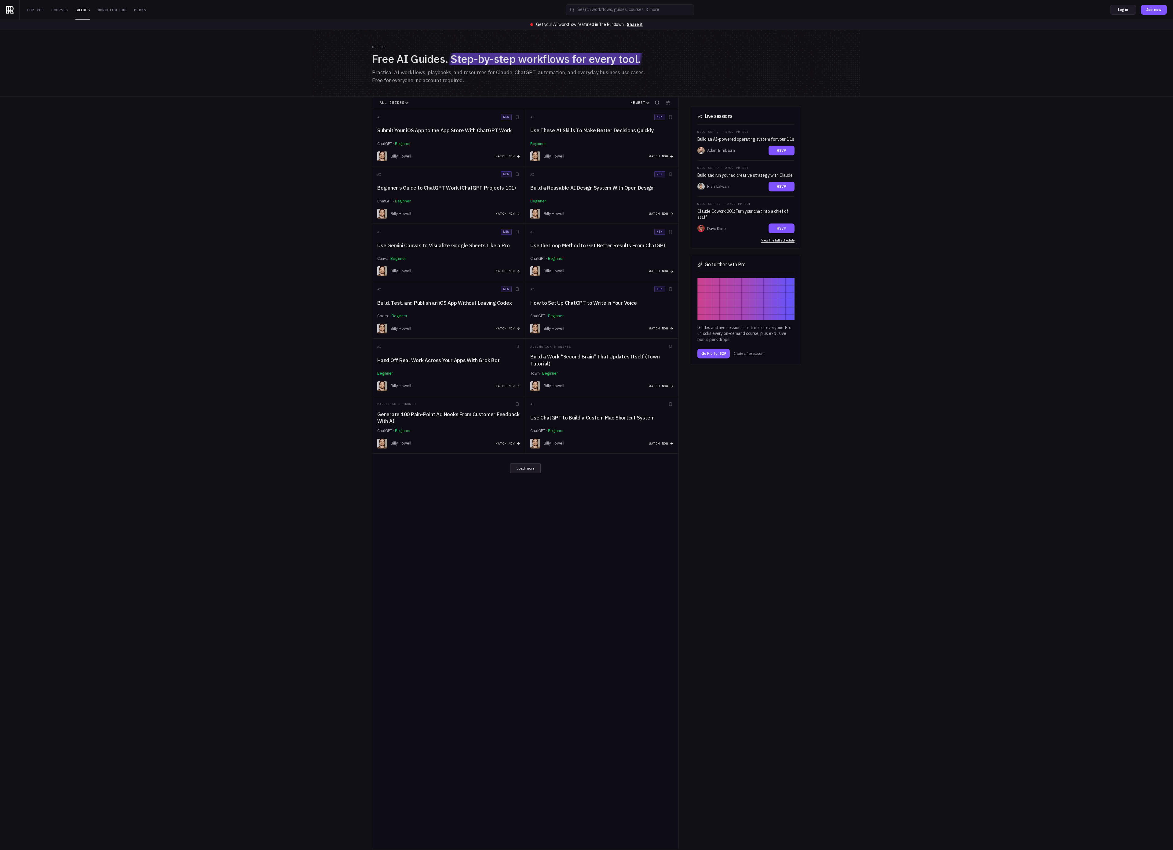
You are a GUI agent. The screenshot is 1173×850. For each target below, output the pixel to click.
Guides (82, 10)
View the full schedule (778, 240)
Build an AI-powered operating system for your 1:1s (745, 139)
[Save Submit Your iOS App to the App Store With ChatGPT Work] (517, 117)
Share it (635, 24)
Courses (59, 10)
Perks (140, 10)
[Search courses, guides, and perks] (572, 9)
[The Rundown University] (9, 9)
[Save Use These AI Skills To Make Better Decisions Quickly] (670, 117)
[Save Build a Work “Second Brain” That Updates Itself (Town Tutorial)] (670, 346)
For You (35, 10)
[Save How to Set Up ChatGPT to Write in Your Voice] (670, 289)
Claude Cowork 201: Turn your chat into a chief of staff (742, 214)
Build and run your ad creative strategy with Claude (745, 175)
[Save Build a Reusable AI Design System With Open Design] (670, 174)
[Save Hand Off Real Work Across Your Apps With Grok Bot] (517, 346)
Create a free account (749, 354)
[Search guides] (657, 103)
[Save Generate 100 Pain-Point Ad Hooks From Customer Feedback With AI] (517, 404)
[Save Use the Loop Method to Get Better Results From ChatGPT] (670, 232)
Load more (525, 468)
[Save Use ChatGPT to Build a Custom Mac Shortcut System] (670, 404)
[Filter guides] (668, 103)
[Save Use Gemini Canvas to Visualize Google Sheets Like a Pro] (517, 232)
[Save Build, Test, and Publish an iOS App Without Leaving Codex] (517, 289)
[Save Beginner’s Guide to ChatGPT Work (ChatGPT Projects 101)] (517, 174)
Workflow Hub (112, 10)
